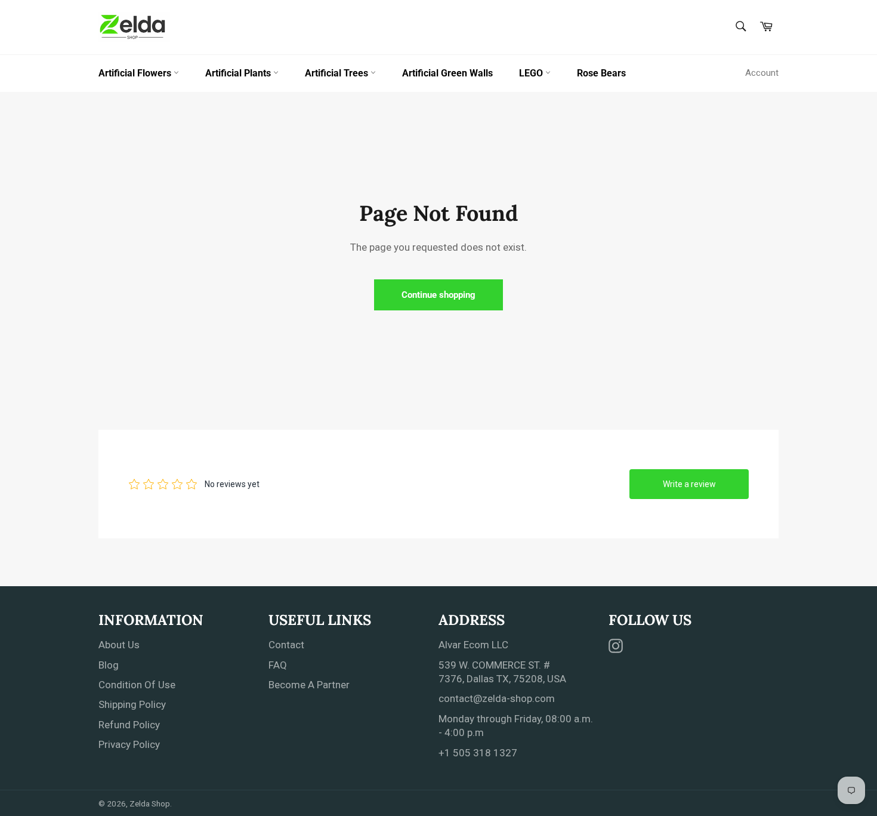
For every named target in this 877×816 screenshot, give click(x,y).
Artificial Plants (239, 73)
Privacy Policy (129, 744)
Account (762, 72)
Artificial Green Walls (447, 73)
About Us (119, 645)
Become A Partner (309, 685)
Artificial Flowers (136, 73)
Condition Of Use (136, 685)
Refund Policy (129, 725)
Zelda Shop (149, 803)
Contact (286, 645)
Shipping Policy (132, 704)
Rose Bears (601, 73)
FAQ (277, 665)
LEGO (532, 73)
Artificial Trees (337, 73)
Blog (108, 665)
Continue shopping (438, 295)
